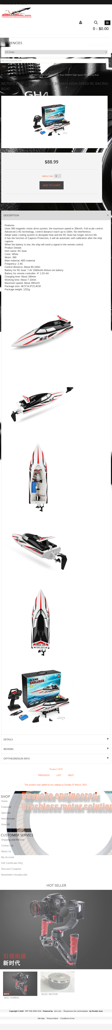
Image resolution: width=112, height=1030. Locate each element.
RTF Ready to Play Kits (20, 75)
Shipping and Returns (12, 839)
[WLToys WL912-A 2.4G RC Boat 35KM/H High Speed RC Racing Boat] (53, 119)
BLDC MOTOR (50, 994)
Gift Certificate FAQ (12, 863)
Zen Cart (57, 1011)
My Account (7, 857)
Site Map (41, 1018)
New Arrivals (8, 818)
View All (5, 824)
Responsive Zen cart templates (76, 1011)
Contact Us (7, 845)
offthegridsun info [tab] (17, 758)
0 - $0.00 (101, 29)
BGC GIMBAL (11, 997)
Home (4, 75)
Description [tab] (11, 215)
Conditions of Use (67, 1018)
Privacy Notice (52, 1018)
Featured (6, 807)
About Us (6, 851)
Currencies (12, 43)
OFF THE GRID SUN (33, 1011)
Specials (5, 812)
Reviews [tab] (8, 749)
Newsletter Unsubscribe (14, 874)
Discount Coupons (11, 869)
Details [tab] (8, 739)
